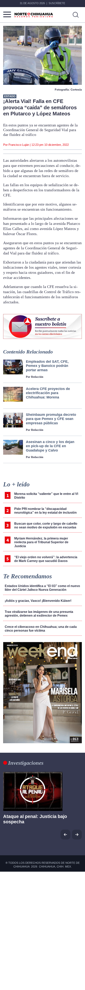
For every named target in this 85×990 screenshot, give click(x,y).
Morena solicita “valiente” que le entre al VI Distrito (46, 495)
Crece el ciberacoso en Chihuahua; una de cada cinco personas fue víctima (41, 628)
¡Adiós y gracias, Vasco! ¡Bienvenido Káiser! (38, 600)
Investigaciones (25, 763)
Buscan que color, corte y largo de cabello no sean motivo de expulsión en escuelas (45, 525)
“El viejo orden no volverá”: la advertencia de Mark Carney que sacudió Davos (45, 559)
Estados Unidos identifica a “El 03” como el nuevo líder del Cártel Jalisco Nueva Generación (42, 587)
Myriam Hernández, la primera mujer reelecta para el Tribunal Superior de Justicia (41, 542)
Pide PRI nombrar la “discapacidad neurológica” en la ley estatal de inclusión (45, 510)
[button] (77, 834)
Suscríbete (57, 3)
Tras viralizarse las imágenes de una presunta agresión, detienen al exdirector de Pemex (39, 613)
